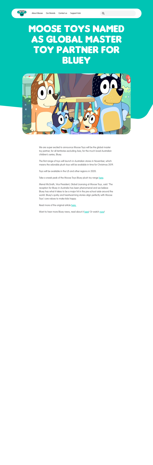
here (101, 178)
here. (73, 205)
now (102, 212)
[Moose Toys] (22, 13)
